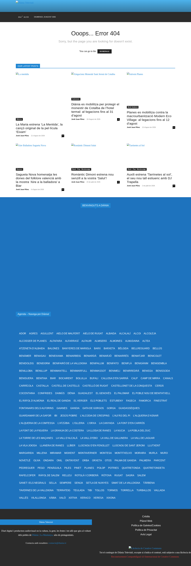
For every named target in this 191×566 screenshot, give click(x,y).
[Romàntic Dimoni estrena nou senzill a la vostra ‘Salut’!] (95, 157)
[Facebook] (133, 17)
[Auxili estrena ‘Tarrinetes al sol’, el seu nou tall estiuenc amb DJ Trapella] (151, 157)
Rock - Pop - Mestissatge (81, 169)
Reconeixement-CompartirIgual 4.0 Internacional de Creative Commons (145, 556)
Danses (19, 169)
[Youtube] (155, 17)
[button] (169, 6)
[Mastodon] (167, 17)
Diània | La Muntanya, (42, 535)
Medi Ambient (133, 107)
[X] (144, 17)
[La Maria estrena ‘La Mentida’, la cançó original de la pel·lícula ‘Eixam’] (40, 96)
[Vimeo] (150, 17)
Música (19, 119)
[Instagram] (138, 17)
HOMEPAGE (104, 51)
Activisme (76, 99)
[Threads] (173, 17)
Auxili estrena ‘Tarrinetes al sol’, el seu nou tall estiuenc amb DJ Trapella (149, 178)
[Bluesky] (161, 17)
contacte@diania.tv (57, 543)
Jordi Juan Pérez (22, 136)
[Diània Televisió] (26, 6)
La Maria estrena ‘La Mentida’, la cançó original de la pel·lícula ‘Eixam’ (39, 128)
